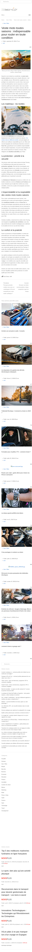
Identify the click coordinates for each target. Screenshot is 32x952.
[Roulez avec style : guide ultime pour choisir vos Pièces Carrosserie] (17, 466)
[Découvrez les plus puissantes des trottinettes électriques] (17, 566)
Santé (2, 797)
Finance (3, 779)
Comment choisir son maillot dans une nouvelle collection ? (15, 740)
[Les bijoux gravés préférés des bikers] (16, 489)
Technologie (4, 805)
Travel (2, 808)
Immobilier (3, 782)
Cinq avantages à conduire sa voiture (12, 552)
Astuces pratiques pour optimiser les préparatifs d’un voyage (15, 710)
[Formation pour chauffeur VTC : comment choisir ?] (16, 427)
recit (4, 43)
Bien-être (3, 769)
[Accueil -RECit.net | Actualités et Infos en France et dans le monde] (16, 8)
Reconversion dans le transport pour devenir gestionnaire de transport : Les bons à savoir (14, 892)
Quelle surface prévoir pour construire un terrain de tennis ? (15, 712)
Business (3, 771)
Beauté (3, 766)
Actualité (3, 758)
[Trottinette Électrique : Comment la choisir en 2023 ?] (16, 386)
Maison (3, 787)
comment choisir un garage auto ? (11, 646)
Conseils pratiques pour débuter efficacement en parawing (15, 743)
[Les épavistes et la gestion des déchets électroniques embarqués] (16, 345)
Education (3, 777)
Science (3, 800)
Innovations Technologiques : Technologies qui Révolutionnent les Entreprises (15, 913)
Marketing (3, 790)
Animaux (3, 761)
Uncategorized (4, 810)
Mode (2, 792)
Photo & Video (4, 795)
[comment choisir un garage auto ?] (16, 625)
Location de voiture (6, 784)
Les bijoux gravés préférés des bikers (12, 513)
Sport (2, 803)
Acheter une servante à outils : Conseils (13, 331)
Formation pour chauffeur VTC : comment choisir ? (16, 452)
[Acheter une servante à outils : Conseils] (16, 304)
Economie (3, 774)
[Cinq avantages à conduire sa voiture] (16, 527)
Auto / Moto (6, 23)
